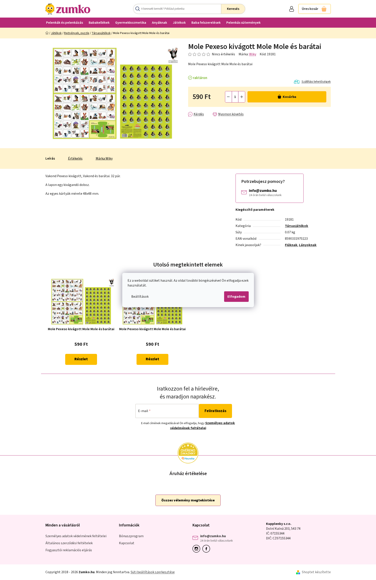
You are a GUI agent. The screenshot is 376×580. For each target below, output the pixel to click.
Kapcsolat (126, 543)
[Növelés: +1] (241, 96)
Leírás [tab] (50, 158)
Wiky (252, 54)
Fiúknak (291, 245)
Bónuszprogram (131, 536)
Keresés (233, 8)
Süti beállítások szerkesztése (153, 572)
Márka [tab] (104, 158)
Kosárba (289, 96)
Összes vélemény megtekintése (188, 500)
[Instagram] (197, 549)
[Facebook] (207, 549)
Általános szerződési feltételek (69, 543)
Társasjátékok (296, 225)
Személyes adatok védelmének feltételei (202, 425)
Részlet (81, 359)
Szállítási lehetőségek (316, 81)
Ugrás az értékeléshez (211, 54)
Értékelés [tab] (75, 158)
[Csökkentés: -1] (228, 96)
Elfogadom (236, 296)
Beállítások (140, 296)
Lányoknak (308, 245)
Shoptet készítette (316, 572)
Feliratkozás (215, 411)
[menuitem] (64, 22)
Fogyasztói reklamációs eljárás (68, 550)
